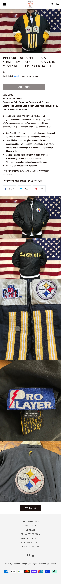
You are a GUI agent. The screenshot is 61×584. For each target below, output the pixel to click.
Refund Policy (30, 542)
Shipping (17, 76)
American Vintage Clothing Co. (25, 563)
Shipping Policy (30, 538)
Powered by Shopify (47, 563)
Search (30, 530)
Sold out (24, 87)
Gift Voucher (30, 521)
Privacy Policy (31, 534)
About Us (30, 525)
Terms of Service (30, 546)
